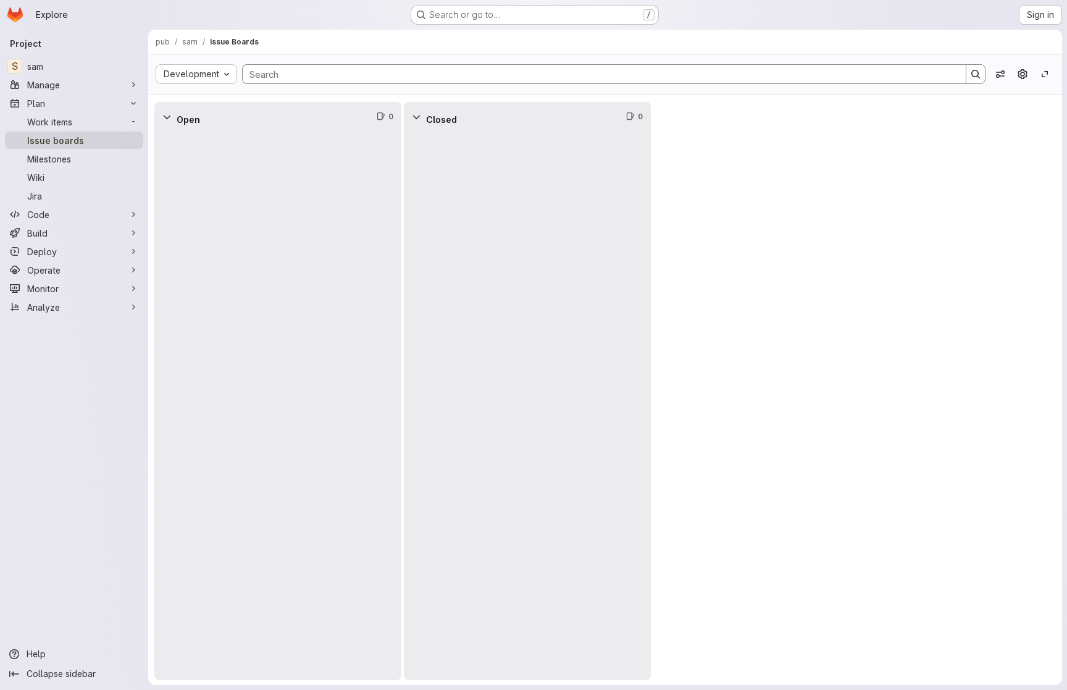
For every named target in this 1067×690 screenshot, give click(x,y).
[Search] (975, 74)
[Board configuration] (1022, 74)
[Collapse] (166, 116)
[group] (277, 406)
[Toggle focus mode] (1045, 74)
